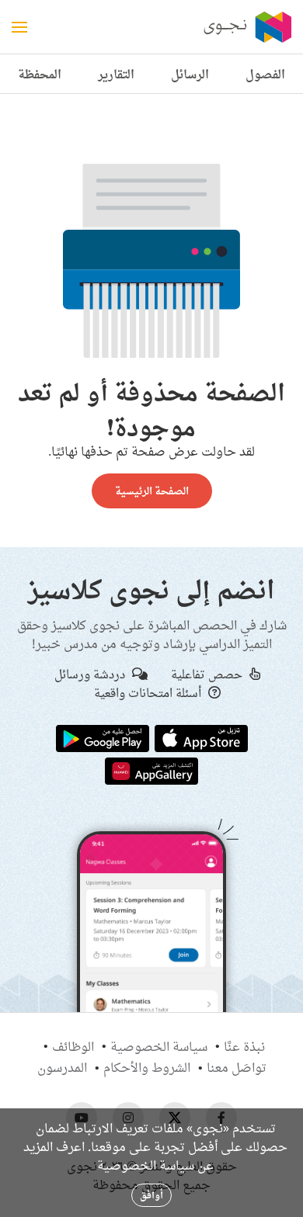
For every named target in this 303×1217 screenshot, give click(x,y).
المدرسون (62, 1067)
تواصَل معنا (236, 1067)
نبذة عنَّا (244, 1046)
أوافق (151, 1194)
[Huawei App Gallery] (151, 769)
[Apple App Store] (201, 737)
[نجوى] (246, 27)
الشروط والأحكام (146, 1067)
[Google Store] (102, 737)
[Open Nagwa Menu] (19, 27)
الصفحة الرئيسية (152, 491)
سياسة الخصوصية (158, 1046)
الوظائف (73, 1046)
